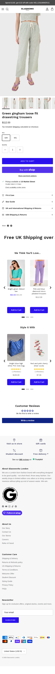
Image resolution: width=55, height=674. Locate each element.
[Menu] (3, 9)
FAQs (4, 589)
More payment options (27, 176)
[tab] (23, 317)
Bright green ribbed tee (16, 290)
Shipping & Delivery (10, 558)
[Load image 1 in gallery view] (27, 54)
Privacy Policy (7, 585)
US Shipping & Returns (11, 566)
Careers (5, 539)
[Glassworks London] (27, 9)
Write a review (27, 420)
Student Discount (9, 577)
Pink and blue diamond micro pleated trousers (39, 291)
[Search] (8, 9)
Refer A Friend (8, 543)
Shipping (16, 127)
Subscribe (10, 620)
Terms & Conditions (10, 570)
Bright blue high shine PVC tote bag (16, 364)
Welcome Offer (8, 574)
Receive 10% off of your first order (27, 3)
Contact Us (6, 532)
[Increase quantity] (20, 150)
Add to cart (27, 161)
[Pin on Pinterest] (11, 226)
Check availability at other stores (15, 187)
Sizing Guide (7, 581)
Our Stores (6, 536)
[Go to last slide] (4, 287)
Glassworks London (13, 657)
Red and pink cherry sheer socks (39, 364)
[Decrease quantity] (5, 150)
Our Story (6, 528)
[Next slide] (50, 287)
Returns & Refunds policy (12, 562)
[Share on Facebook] (8, 226)
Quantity (4, 144)
